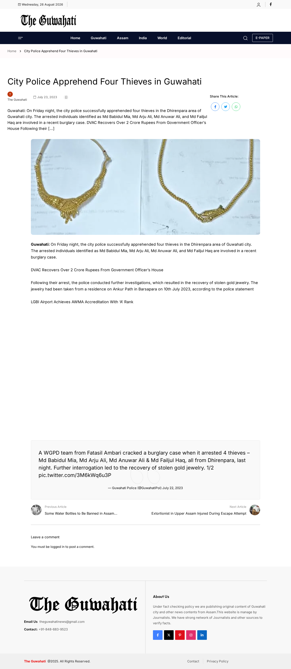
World (162, 38)
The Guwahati (17, 99)
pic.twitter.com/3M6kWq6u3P (75, 475)
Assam (122, 38)
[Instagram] (191, 635)
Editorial (184, 38)
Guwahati (98, 38)
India (143, 38)
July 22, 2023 (172, 488)
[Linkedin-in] (202, 635)
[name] (271, 4)
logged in (57, 547)
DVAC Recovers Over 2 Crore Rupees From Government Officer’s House (97, 270)
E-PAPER (262, 38)
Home (75, 38)
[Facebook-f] (158, 635)
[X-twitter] (169, 635)
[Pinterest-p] (180, 635)
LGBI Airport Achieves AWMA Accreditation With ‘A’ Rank (82, 302)
